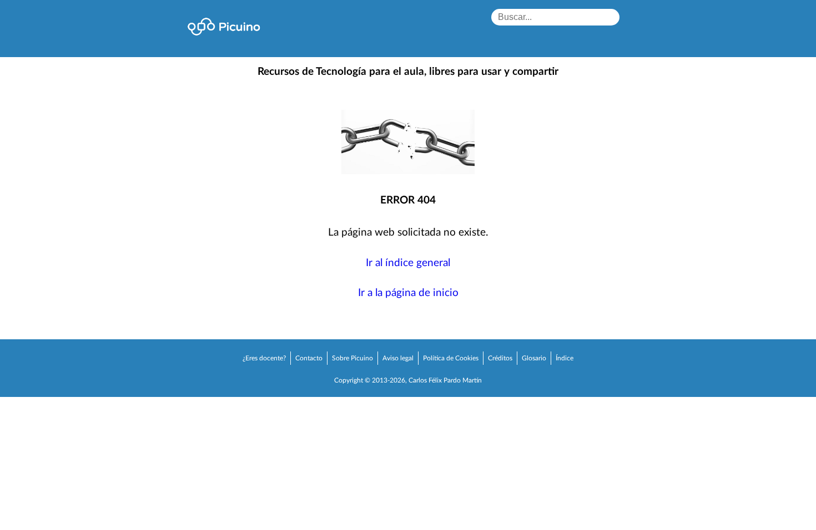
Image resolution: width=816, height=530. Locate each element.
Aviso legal (398, 358)
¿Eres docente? (264, 358)
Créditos (500, 358)
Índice (564, 358)
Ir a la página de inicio (408, 293)
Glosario (534, 358)
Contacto (309, 358)
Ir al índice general (408, 263)
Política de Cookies (450, 358)
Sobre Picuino (352, 358)
